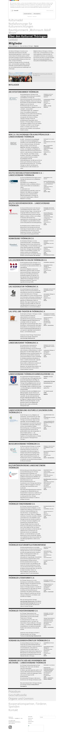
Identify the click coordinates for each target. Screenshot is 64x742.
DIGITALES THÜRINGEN (48, 679)
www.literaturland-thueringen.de (27, 603)
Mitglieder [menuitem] (15, 43)
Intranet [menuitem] (30, 723)
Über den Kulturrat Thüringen (26, 46)
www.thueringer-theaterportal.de (27, 338)
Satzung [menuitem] (30, 719)
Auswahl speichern (28, 13)
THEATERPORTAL (51, 325)
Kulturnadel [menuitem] (16, 20)
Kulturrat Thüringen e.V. (14, 46)
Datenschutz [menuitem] (30, 721)
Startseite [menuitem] (30, 716)
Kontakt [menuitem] (13, 710)
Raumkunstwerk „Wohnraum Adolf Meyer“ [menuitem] (30, 31)
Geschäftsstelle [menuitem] (18, 695)
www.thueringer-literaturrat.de (27, 601)
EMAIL (45, 562)
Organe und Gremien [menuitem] (21, 698)
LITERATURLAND (50, 591)
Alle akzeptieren (37, 13)
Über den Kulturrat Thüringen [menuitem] (28, 36)
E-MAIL (45, 104)
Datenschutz (30, 16)
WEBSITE (45, 154)
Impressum (34, 16)
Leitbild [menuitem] (13, 39)
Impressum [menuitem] (30, 718)
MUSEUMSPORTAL (51, 457)
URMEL (49, 191)
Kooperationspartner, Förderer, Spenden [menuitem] (28, 705)
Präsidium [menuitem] (14, 691)
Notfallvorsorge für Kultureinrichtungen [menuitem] (21, 25)
